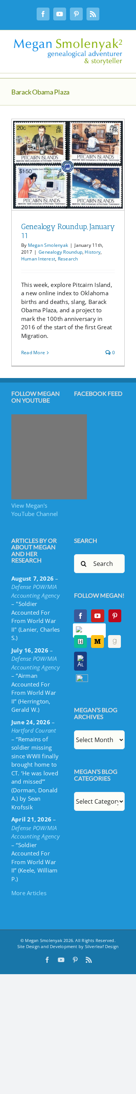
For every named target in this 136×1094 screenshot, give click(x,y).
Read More (33, 352)
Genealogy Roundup (60, 252)
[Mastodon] (82, 678)
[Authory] (80, 661)
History (92, 252)
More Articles (28, 893)
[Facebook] (80, 615)
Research (68, 259)
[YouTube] (97, 615)
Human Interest (38, 259)
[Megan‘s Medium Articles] (97, 641)
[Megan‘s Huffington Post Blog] (80, 641)
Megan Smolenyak (48, 245)
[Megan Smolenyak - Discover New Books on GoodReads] (114, 641)
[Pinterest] (114, 615)
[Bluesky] (89, 630)
